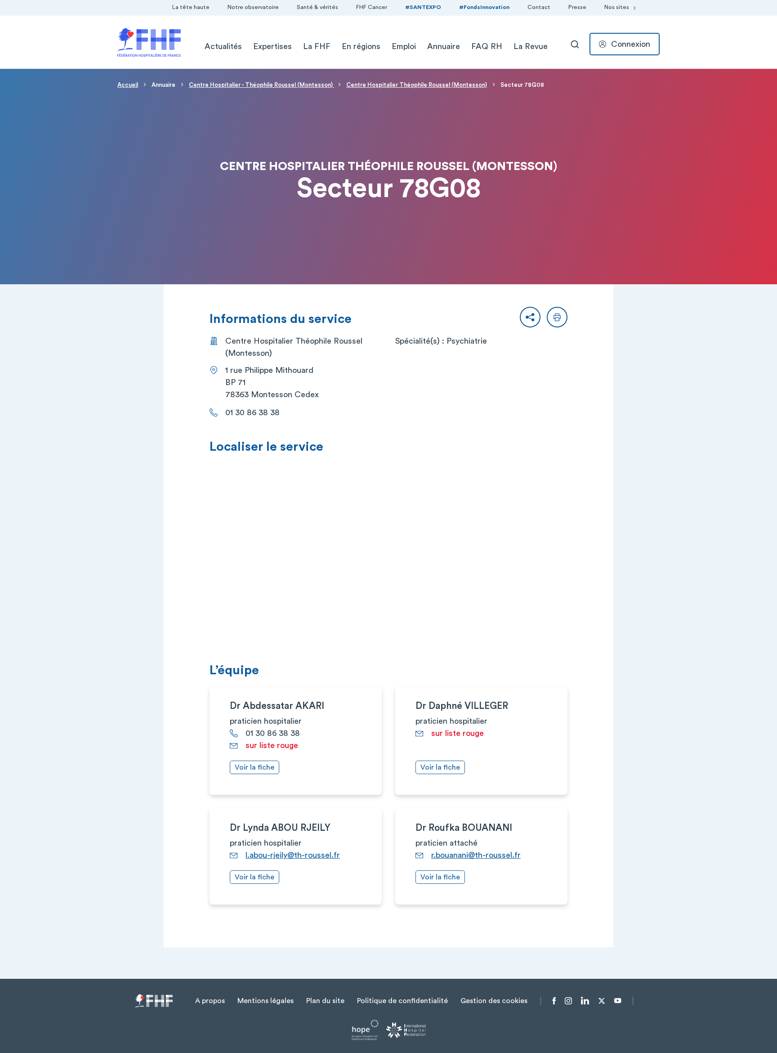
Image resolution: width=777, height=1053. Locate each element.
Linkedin (585, 1001)
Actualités (223, 46)
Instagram (568, 1001)
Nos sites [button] (616, 7)
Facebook (554, 1001)
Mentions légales (265, 1000)
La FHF (316, 46)
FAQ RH (486, 46)
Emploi (404, 46)
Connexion (630, 44)
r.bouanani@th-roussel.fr (476, 855)
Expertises (272, 46)
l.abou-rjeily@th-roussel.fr (293, 855)
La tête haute (191, 7)
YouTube (617, 1001)
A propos (210, 1000)
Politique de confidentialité (402, 1000)
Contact (538, 7)
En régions (361, 46)
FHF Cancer (371, 7)
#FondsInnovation (484, 7)
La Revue (531, 46)
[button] (530, 317)
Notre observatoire (253, 7)
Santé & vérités (317, 7)
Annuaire (443, 46)
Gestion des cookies (493, 1000)
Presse (577, 7)
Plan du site (325, 1000)
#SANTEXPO (423, 7)
